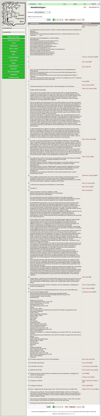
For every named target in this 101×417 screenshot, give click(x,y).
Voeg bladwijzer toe (94, 7)
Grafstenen (13, 69)
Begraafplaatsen (13, 66)
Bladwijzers (13, 51)
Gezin (83, 81)
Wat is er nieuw (13, 48)
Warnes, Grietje (86, 285)
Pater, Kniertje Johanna (88, 370)
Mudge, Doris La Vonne (88, 389)
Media (75, 4)
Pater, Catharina (86, 85)
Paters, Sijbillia (86, 385)
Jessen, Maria (86, 363)
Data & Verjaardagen (13, 71)
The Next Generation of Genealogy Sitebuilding (59, 411)
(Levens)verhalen (14, 57)
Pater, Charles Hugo (87, 139)
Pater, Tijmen (85, 187)
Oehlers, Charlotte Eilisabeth (90, 25)
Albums (13, 63)
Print (85, 7)
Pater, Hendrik (86, 190)
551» (66, 19)
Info (85, 4)
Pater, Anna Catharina (88, 88)
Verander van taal (14, 77)
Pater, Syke (85, 62)
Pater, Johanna (86, 288)
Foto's (13, 54)
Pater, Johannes (86, 156)
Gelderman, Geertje (87, 175)
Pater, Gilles (85, 67)
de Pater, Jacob (86, 377)
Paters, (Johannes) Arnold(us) (90, 380)
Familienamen (14, 46)
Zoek (40, 4)
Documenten (13, 60)
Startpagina (33, 4)
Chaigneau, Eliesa (87, 292)
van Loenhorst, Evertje (88, 366)
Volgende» (72, 19)
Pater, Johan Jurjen (87, 359)
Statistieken (13, 74)
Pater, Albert (85, 277)
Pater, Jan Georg (86, 183)
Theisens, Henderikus (88, 57)
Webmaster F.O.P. (71, 413)
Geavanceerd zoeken (14, 40)
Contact (13, 43)
